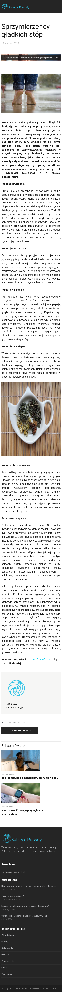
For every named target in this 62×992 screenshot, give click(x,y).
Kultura (4, 967)
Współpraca (6, 974)
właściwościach (41, 659)
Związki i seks (7, 961)
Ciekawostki (7, 948)
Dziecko (5, 954)
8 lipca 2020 (6, 919)
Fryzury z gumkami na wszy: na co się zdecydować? (25, 906)
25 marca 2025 (8, 889)
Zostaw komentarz (19, 730)
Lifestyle (5, 942)
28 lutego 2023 (8, 909)
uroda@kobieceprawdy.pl (13, 872)
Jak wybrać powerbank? (12, 896)
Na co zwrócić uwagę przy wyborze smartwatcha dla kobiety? (30, 886)
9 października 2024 (10, 899)
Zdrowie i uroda (7, 774)
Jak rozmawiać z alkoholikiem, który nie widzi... (29, 777)
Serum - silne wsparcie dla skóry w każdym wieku (24, 916)
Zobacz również (13, 746)
